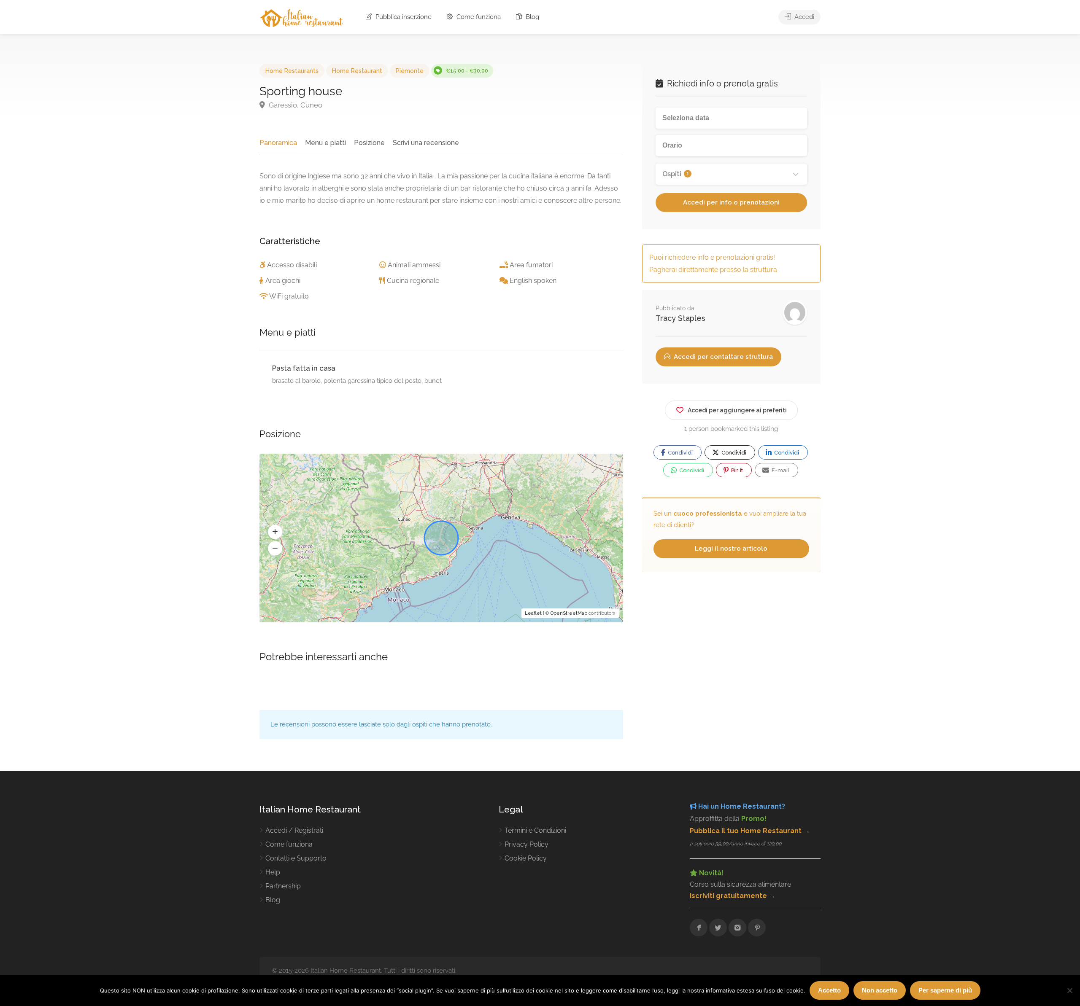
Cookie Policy (526, 858)
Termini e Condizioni (535, 830)
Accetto (829, 990)
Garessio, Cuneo (294, 105)
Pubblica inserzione (403, 17)
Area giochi (282, 281)
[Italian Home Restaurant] (301, 17)
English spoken (533, 281)
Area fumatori (531, 265)
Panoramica (278, 143)
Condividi (680, 452)
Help (272, 872)
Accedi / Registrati (294, 830)
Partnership (283, 886)
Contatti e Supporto (296, 858)
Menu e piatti (325, 143)
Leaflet (533, 613)
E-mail (779, 470)
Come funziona (478, 17)
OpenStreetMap (569, 613)
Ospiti (675, 174)
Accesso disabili (292, 265)
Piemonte (410, 70)
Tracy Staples (680, 318)
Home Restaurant (357, 70)
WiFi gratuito (289, 296)
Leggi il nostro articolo (731, 548)
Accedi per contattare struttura (722, 356)
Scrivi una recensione (426, 143)
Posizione (369, 143)
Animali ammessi (414, 265)
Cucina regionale (413, 281)
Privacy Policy (526, 844)
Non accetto (879, 990)
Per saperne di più (945, 990)
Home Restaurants (292, 70)
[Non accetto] (1069, 990)
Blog (531, 17)
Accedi (803, 17)
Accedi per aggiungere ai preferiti (737, 410)
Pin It (736, 470)
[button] (275, 532)
